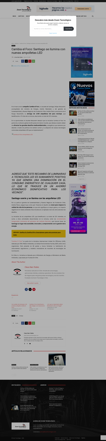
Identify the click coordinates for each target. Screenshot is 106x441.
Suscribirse (68, 28)
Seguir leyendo (53, 33)
